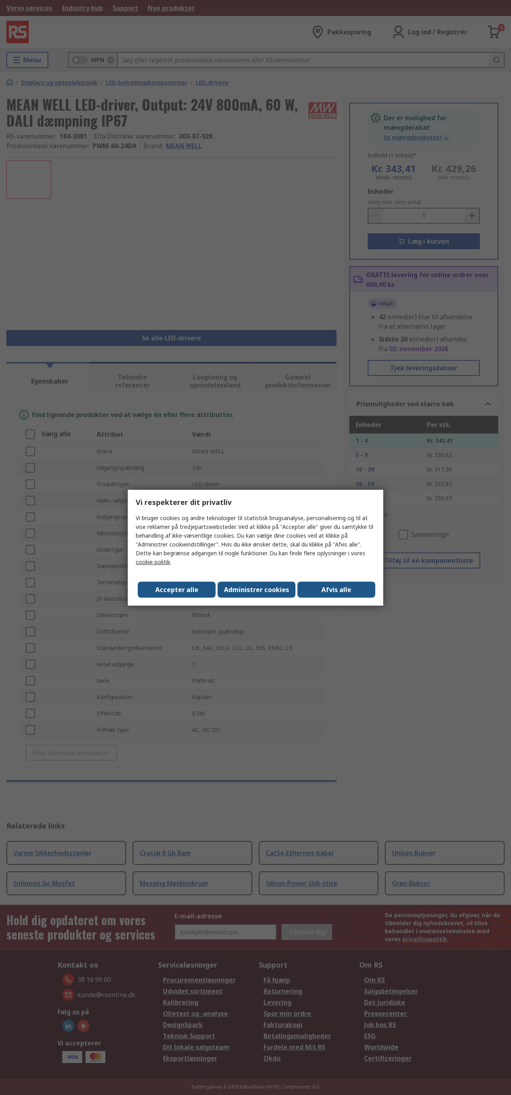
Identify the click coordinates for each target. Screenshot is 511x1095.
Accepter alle (176, 589)
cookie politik (153, 562)
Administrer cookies (256, 589)
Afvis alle (336, 589)
